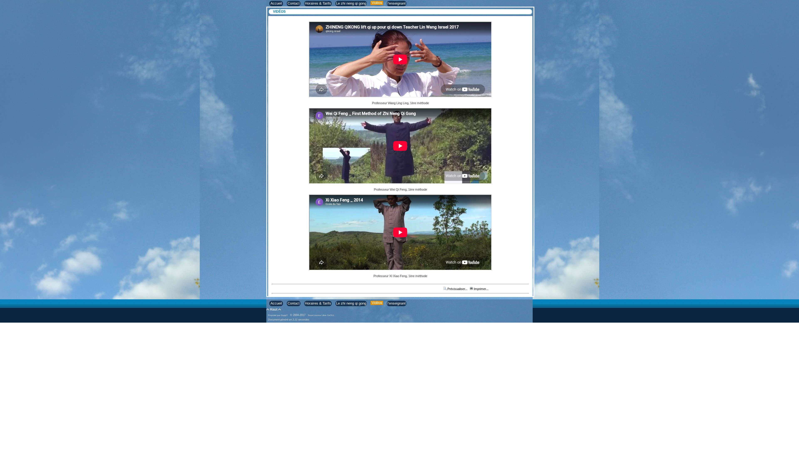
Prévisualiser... (457, 289)
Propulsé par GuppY (278, 315)
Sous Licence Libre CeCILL (321, 315)
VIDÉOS (279, 11)
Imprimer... (480, 289)
